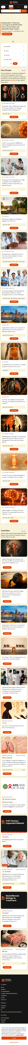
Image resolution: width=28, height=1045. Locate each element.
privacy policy (20, 1035)
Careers (3, 997)
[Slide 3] (15, 41)
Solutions (3, 989)
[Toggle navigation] (25, 7)
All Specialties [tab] (7, 46)
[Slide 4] (17, 41)
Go (15, 63)
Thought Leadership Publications (9, 993)
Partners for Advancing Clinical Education (11, 1012)
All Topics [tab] (6, 50)
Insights (3, 1007)
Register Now (7, 36)
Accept (14, 1038)
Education (3, 1005)
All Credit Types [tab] (8, 59)
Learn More (14, 117)
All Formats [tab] (7, 55)
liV (1, 1009)
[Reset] (11, 63)
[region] (14, 1034)
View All (23, 70)
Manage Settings (14, 1042)
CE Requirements (5, 991)
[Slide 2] (13, 41)
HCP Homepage (5, 1018)
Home (2, 987)
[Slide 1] (11, 41)
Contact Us (3, 999)
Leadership (3, 995)
